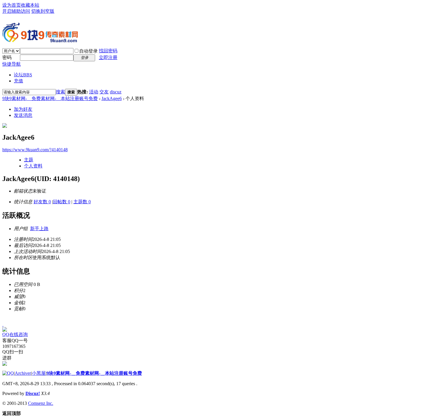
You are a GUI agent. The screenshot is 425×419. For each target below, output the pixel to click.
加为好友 (23, 109)
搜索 (60, 91)
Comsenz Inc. (40, 403)
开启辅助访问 (16, 11)
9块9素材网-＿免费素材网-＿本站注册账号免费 (50, 98)
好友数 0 (42, 201)
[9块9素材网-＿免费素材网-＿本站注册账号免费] (40, 40)
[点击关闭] (2, 324)
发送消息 (23, 115)
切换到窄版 (42, 11)
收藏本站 (30, 5)
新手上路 (39, 228)
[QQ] (8, 373)
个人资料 (33, 165)
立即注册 (108, 57)
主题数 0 (82, 201)
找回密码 (108, 50)
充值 (18, 80)
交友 (104, 91)
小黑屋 (39, 373)
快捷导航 (11, 64)
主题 (28, 159)
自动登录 (88, 51)
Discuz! (32, 393)
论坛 (23, 74)
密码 (7, 57)
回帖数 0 (61, 201)
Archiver (23, 373)
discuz (115, 91)
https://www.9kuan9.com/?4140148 (35, 149)
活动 (93, 91)
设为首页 (11, 5)
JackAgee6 (111, 98)
